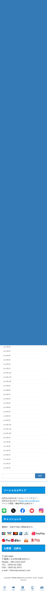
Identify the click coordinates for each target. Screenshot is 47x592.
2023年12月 (7, 424)
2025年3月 (6, 360)
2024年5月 (6, 403)
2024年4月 (6, 407)
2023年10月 (7, 433)
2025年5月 (6, 351)
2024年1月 (6, 420)
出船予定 (22, 590)
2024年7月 (6, 394)
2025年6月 (6, 347)
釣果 (13, 590)
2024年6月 (6, 399)
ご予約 (32, 590)
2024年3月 (6, 412)
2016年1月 (6, 463)
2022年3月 (6, 442)
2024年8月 (6, 390)
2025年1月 (6, 368)
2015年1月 (6, 468)
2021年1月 (6, 446)
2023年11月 (7, 429)
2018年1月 (6, 455)
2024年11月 (7, 377)
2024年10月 (7, 381)
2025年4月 (6, 355)
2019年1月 (6, 450)
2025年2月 (6, 364)
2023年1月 (6, 438)
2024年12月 (7, 373)
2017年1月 (6, 459)
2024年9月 (6, 386)
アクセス (42, 590)
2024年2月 (6, 416)
